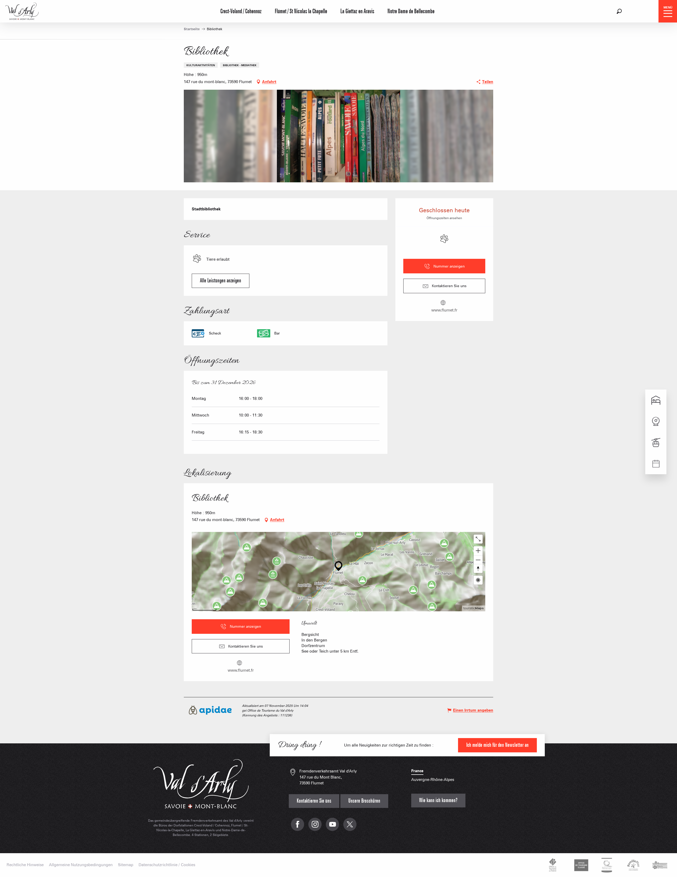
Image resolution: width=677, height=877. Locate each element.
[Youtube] (332, 827)
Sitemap (125, 865)
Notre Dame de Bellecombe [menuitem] (410, 11)
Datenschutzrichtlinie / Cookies (167, 865)
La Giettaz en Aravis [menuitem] (357, 11)
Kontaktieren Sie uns (314, 801)
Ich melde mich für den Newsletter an (497, 745)
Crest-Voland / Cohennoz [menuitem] (241, 11)
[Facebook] (297, 827)
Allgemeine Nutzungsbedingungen (81, 865)
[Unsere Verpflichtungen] (580, 865)
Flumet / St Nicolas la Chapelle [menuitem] (301, 11)
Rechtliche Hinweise (25, 865)
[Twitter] (350, 827)
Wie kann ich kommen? (438, 800)
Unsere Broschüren (364, 801)
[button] (619, 11)
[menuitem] (22, 10)
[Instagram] (315, 827)
